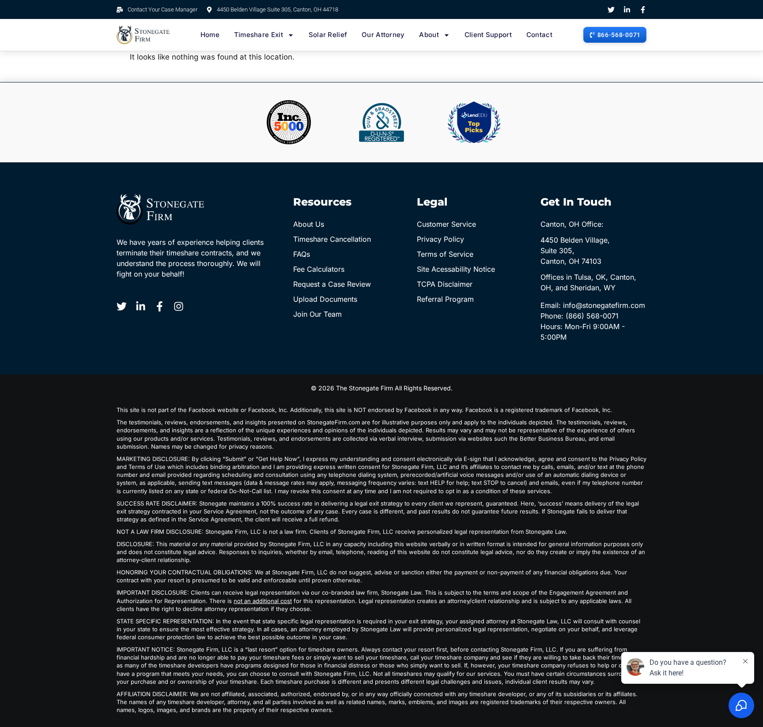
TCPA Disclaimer (444, 284)
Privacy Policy (440, 239)
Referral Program (445, 299)
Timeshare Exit (258, 34)
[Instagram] (179, 306)
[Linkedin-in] (627, 9)
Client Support (488, 34)
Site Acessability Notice (456, 269)
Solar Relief (328, 34)
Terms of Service (445, 254)
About (429, 34)
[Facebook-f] (642, 9)
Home (209, 34)
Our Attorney (383, 34)
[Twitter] (611, 9)
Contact (539, 34)
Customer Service (446, 224)
